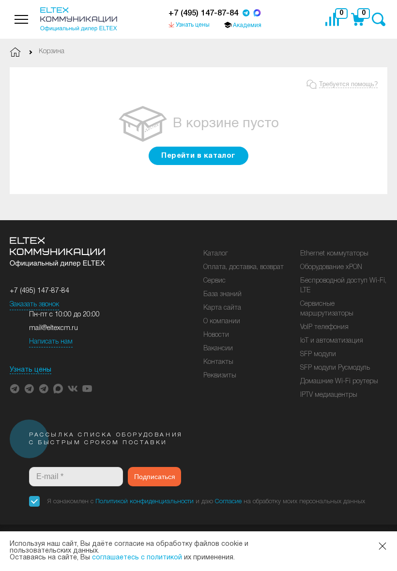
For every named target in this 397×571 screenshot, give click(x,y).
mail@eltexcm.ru (53, 328)
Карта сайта (222, 308)
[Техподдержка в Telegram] (43, 388)
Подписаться (154, 477)
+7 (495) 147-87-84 (203, 13)
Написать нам (51, 342)
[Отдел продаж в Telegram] (246, 13)
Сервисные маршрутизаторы (326, 309)
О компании (221, 321)
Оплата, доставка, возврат (243, 267)
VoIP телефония (324, 327)
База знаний (222, 294)
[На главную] (78, 19)
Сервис (214, 281)
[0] (334, 19)
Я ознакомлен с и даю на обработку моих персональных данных (206, 501)
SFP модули (318, 354)
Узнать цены (30, 370)
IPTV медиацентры (328, 395)
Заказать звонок (34, 304)
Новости (216, 335)
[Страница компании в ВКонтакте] (72, 388)
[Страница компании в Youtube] (87, 388)
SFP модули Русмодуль (335, 368)
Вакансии (218, 349)
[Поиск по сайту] (378, 20)
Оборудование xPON (331, 267)
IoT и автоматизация (331, 341)
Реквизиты (219, 376)
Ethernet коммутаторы (334, 254)
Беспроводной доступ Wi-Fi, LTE (343, 286)
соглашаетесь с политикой (137, 558)
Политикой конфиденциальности (144, 501)
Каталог (215, 254)
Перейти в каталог (198, 155)
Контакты (218, 362)
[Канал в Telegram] (29, 388)
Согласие (228, 501)
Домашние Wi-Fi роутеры (339, 381)
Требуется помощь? (348, 84)
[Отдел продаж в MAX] (257, 13)
